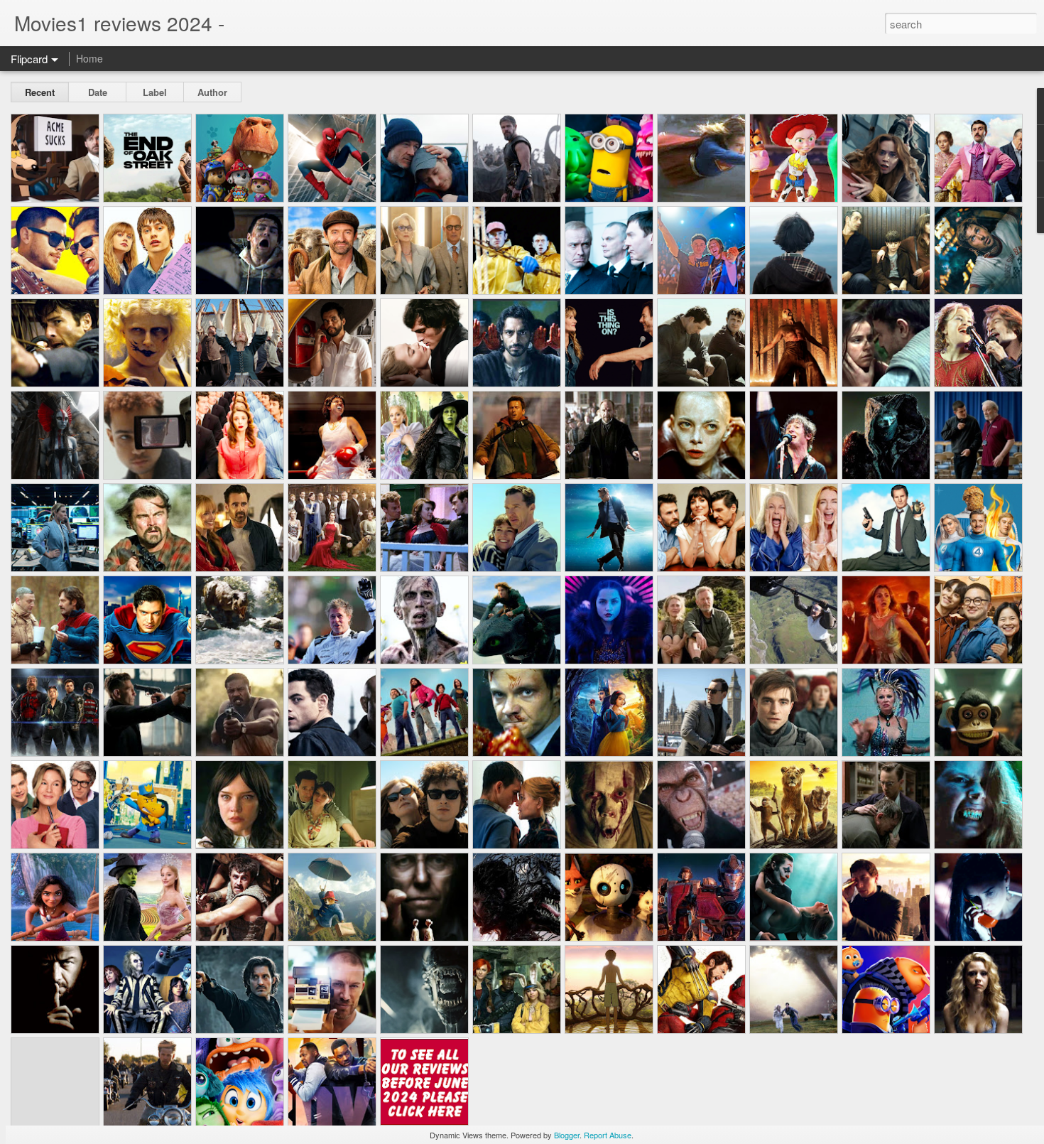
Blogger (567, 1134)
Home (89, 58)
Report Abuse (607, 1134)
